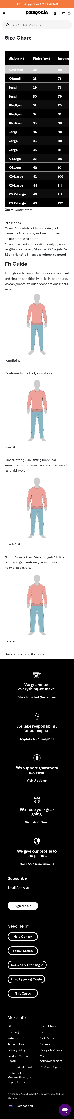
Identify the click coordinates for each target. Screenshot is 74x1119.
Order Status (23, 951)
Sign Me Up (22, 906)
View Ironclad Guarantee (37, 697)
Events (44, 1032)
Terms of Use (16, 1044)
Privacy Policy (17, 1050)
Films (11, 1026)
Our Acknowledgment (51, 1058)
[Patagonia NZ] (37, 13)
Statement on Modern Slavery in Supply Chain (19, 1077)
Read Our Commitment (37, 864)
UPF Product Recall (20, 1067)
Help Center (22, 937)
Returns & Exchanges (27, 965)
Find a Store (48, 1026)
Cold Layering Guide (26, 979)
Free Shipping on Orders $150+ (38, 4)
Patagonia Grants (51, 1050)
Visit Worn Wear (37, 822)
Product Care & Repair (18, 1058)
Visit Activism (37, 780)
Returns (13, 1038)
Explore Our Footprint (37, 739)
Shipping (13, 1032)
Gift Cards (23, 993)
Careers (45, 1044)
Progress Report (50, 1067)
